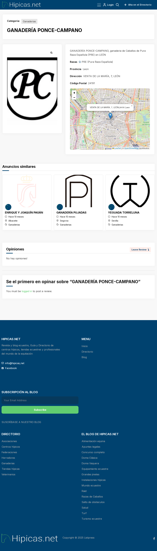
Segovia (64, 220)
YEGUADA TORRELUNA (123, 212)
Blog (84, 357)
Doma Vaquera (90, 463)
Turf (84, 513)
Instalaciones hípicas (94, 479)
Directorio (87, 351)
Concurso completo (93, 452)
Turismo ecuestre (92, 518)
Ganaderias (29, 21)
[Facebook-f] (154, 538)
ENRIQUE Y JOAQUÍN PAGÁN (24, 212)
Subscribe (40, 409)
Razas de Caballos (92, 496)
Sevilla (115, 220)
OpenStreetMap (131, 148)
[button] (110, 116)
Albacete (12, 220)
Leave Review (139, 249)
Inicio (85, 346)
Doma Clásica (89, 457)
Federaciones (9, 452)
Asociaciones (9, 441)
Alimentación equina (93, 441)
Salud (85, 507)
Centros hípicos (11, 446)
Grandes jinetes (90, 474)
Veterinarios (8, 474)
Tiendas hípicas (11, 468)
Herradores (8, 457)
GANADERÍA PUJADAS (71, 212)
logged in (27, 291)
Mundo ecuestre (91, 485)
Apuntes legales (91, 446)
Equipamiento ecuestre (95, 468)
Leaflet (117, 148)
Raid (84, 491)
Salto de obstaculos (93, 502)
